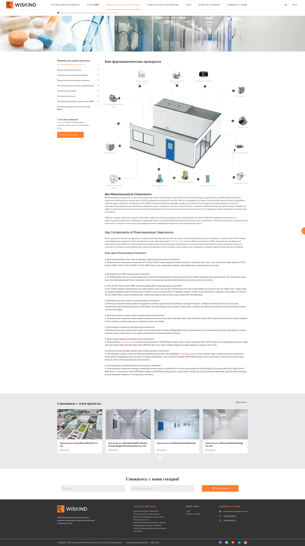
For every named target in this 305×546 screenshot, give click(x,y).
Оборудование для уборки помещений (147, 525)
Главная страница (65, 13)
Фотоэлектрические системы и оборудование (75, 86)
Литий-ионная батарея (66, 91)
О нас (189, 5)
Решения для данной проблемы (123, 5)
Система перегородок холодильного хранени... (150, 522)
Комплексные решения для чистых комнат (148, 517)
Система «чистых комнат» (65, 5)
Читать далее (241, 402)
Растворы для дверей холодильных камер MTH (73, 108)
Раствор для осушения (66, 96)
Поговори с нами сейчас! (69, 135)
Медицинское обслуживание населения (73, 80)
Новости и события (209, 5)
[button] (160, 458)
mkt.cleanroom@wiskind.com (235, 511)
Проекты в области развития (162, 5)
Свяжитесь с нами (237, 5)
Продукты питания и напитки (69, 70)
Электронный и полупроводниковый (72, 75)
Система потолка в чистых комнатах (146, 514)
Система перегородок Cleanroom (145, 511)
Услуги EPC (93, 5)
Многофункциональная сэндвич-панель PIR (75, 101)
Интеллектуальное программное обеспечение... (150, 528)
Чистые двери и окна (141, 520)
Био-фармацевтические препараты (106, 13)
